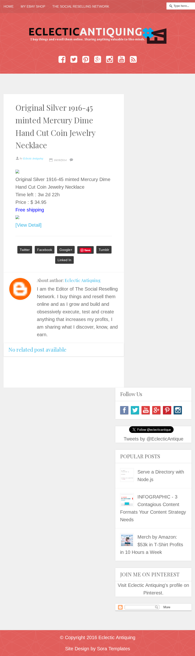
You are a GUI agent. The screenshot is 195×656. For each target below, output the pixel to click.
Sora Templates (113, 648)
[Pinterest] (167, 410)
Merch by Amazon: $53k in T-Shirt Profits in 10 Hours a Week (151, 544)
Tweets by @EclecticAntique (153, 438)
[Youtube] (145, 410)
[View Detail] (28, 225)
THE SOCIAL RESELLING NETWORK (80, 6)
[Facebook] (124, 410)
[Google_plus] (156, 410)
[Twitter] (135, 410)
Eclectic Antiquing (83, 280)
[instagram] (178, 410)
